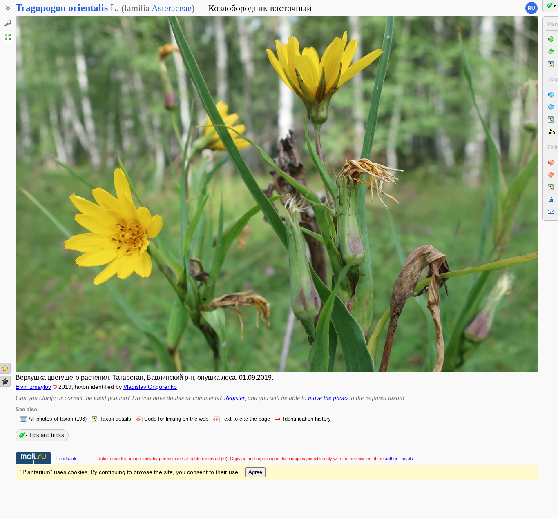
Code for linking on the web (176, 419)
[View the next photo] (483, 194)
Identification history (307, 419)
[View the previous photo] (70, 194)
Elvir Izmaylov (33, 386)
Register (234, 397)
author (391, 458)
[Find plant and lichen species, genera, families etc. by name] (8, 23)
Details (406, 458)
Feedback (66, 458)
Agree (255, 472)
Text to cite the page (245, 419)
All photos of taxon (51, 419)
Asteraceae (172, 8)
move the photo (328, 397)
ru (531, 8)
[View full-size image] (7, 36)
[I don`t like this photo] (5, 381)
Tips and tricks (46, 435)
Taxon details (115, 419)
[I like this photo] (5, 368)
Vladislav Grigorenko (150, 386)
